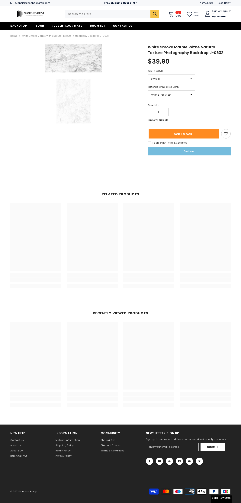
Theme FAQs (205, 3)
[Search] (112, 14)
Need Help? (224, 3)
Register (226, 11)
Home (13, 35)
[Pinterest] (169, 461)
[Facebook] (149, 461)
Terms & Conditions (177, 143)
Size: (155, 71)
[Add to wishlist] (226, 133)
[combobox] (107, 14)
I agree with (159, 142)
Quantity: (153, 105)
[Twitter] (199, 461)
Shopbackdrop (28, 491)
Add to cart (183, 134)
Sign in (214, 12)
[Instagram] (159, 461)
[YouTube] (189, 461)
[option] (73, 58)
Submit (212, 447)
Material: (163, 86)
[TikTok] (179, 461)
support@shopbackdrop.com (32, 3)
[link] (35, 280)
